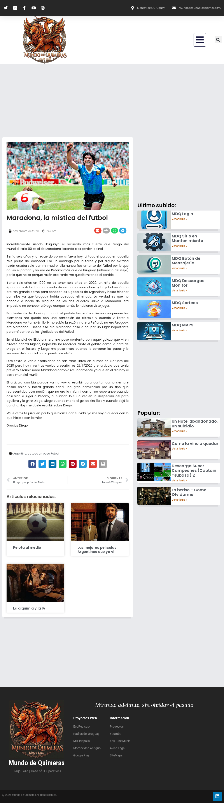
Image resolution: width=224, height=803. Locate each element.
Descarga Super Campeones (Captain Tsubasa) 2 (194, 470)
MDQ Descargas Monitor (188, 283)
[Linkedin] (217, 796)
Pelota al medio (27, 547)
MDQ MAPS (182, 325)
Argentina (19, 453)
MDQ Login (182, 213)
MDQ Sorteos (185, 302)
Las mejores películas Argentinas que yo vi (96, 549)
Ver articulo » (179, 219)
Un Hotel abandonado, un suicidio (195, 423)
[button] (200, 40)
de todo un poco (39, 453)
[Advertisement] (112, 100)
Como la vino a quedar (195, 443)
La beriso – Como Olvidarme (189, 492)
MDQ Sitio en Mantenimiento (187, 238)
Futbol (55, 453)
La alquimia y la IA (29, 608)
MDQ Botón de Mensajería (186, 261)
